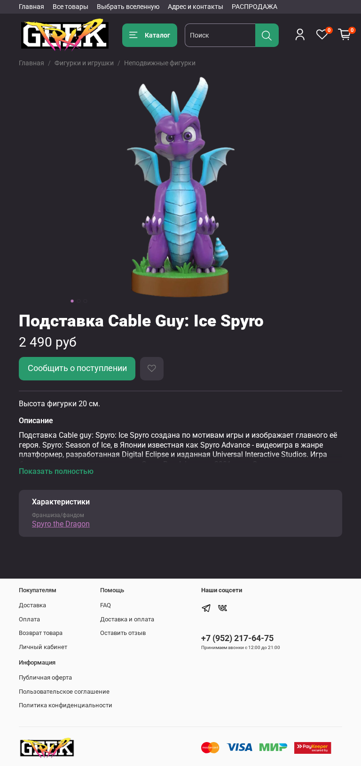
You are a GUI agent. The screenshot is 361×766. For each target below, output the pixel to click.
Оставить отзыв (123, 632)
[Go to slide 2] (79, 301)
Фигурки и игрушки (84, 63)
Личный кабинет (43, 646)
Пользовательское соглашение (64, 691)
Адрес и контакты (195, 6)
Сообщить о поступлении (77, 368)
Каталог (157, 35)
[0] (344, 34)
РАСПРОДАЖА (254, 6)
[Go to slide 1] (72, 301)
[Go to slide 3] (85, 301)
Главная (31, 6)
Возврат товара (41, 632)
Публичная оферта (45, 677)
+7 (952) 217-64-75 (237, 638)
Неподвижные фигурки (160, 63)
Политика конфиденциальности (65, 705)
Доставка (32, 605)
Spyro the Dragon (61, 523)
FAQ (105, 605)
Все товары (70, 6)
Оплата (29, 619)
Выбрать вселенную (128, 6)
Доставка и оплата (127, 619)
